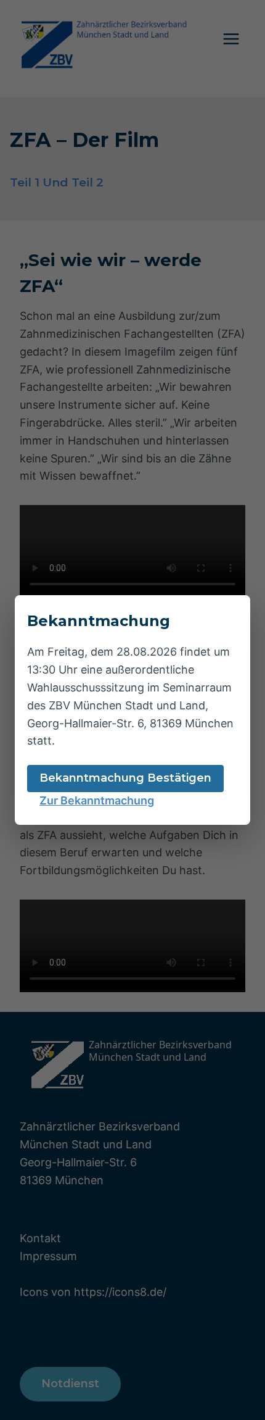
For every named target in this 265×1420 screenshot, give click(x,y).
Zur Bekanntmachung (96, 800)
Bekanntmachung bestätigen (125, 778)
